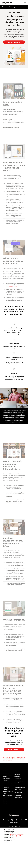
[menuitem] (14, 7)
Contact (5, 803)
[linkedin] (21, 819)
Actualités (5, 799)
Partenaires (17, 771)
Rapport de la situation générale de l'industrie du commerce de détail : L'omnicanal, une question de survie (19, 793)
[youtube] (25, 819)
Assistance (6, 771)
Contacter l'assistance (6, 781)
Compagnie (6, 787)
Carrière (5, 789)
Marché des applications (17, 773)
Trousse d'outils (18, 784)
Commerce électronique (17, 777)
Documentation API (7, 784)
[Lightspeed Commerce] (7, 2)
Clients (5, 793)
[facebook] (3, 819)
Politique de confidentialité (14, 827)
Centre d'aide (6, 773)
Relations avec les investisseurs (7, 796)
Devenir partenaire (18, 782)
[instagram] (12, 819)
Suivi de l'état (6, 778)
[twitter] (7, 819)
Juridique (5, 801)
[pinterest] (16, 819)
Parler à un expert (14, 42)
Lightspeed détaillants (11, 286)
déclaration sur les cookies (10, 835)
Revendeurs (17, 780)
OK (20, 836)
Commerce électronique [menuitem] (9, 7)
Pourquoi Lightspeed (8, 791)
